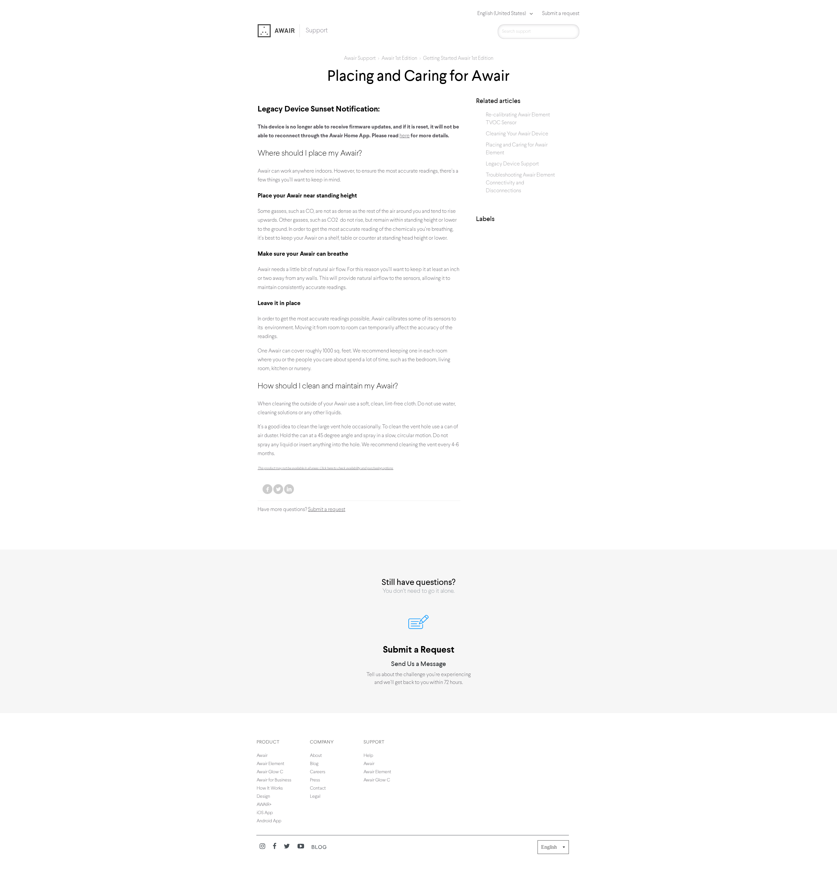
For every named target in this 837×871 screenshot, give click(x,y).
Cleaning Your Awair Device (517, 134)
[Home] (279, 31)
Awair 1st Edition (399, 58)
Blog (314, 763)
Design (263, 796)
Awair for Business (274, 780)
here (405, 136)
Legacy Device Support (512, 164)
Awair (262, 755)
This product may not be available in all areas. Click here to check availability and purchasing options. (325, 468)
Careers (317, 772)
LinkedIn (289, 489)
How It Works (270, 788)
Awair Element (270, 763)
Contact (318, 788)
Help (368, 755)
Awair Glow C (270, 772)
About (316, 755)
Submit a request (560, 13)
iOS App (265, 813)
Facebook (267, 489)
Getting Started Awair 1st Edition (458, 58)
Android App (269, 821)
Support (317, 30)
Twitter (278, 489)
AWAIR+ (264, 804)
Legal (315, 796)
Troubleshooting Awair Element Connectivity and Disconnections (520, 183)
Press (315, 780)
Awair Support (360, 58)
